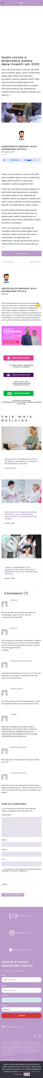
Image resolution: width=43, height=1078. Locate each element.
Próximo (35, 262)
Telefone (5, 995)
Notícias (5, 154)
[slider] (29, 160)
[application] (22, 160)
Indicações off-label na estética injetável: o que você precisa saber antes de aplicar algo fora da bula (21, 515)
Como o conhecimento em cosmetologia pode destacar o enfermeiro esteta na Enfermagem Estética (21, 570)
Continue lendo (21, 253)
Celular (4, 884)
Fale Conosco (29, 1060)
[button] (3, 3)
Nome (5, 840)
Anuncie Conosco (9, 1060)
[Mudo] (25, 160)
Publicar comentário (13, 895)
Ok (27, 1074)
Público (5, 1005)
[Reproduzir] (4, 160)
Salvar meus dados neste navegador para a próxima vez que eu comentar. (21, 870)
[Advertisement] (21, 28)
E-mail (5, 850)
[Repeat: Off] (39, 160)
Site (3, 859)
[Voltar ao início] (22, 3)
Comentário (7, 815)
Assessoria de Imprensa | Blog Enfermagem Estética (19, 148)
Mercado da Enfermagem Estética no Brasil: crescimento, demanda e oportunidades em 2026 (21, 461)
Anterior (8, 262)
